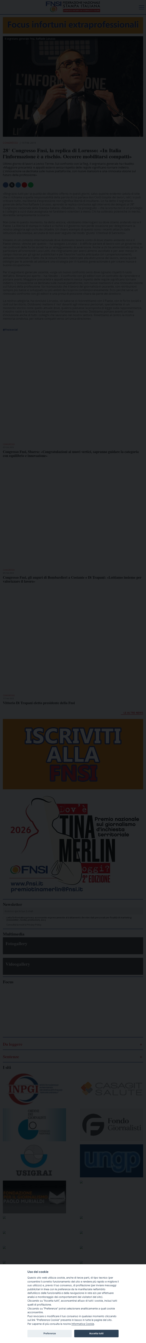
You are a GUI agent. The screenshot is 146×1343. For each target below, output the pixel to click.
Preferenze (49, 1333)
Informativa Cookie (82, 1323)
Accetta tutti (96, 1333)
